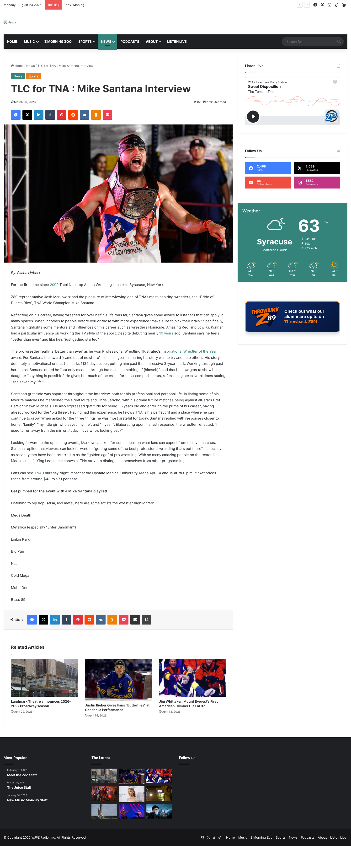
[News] (10, 22)
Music (29, 41)
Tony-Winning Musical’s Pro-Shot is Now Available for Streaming (111, 5)
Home (12, 41)
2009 (54, 284)
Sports (85, 41)
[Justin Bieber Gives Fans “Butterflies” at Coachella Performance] (118, 680)
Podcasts (130, 41)
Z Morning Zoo (58, 41)
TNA (38, 473)
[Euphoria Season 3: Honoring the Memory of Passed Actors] (104, 793)
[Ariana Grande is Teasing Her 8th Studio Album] (131, 794)
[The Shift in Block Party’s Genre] (131, 811)
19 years (166, 333)
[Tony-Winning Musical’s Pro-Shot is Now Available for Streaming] (159, 793)
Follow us (187, 757)
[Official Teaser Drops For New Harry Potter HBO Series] (159, 811)
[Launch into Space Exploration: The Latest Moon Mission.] (104, 811)
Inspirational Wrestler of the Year (189, 351)
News (106, 41)
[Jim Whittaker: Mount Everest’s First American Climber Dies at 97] (192, 678)
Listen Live (177, 41)
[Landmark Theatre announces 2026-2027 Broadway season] (44, 678)
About (152, 41)
